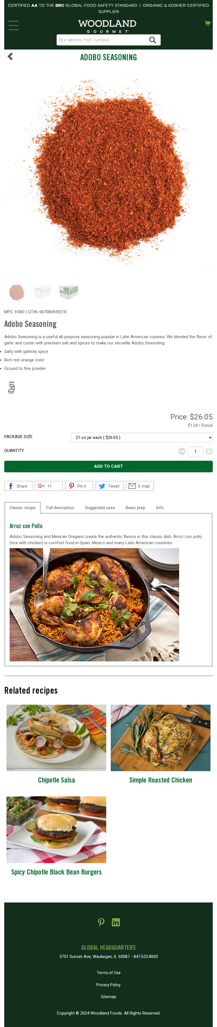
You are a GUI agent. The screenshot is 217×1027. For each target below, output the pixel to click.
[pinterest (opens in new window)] (101, 924)
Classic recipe (23, 507)
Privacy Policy (108, 985)
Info (160, 507)
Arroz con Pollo (26, 527)
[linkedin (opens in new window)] (115, 924)
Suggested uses (100, 507)
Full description (60, 507)
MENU (13, 24)
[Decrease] (182, 451)
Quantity (14, 450)
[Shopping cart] (207, 22)
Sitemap (108, 996)
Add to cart (108, 466)
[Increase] (209, 451)
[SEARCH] (153, 40)
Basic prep (135, 507)
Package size (18, 436)
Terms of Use (109, 972)
